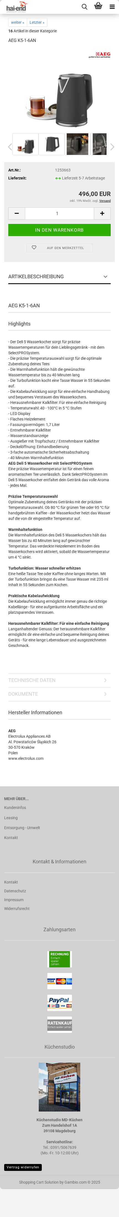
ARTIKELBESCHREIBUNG (36, 276)
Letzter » (37, 22)
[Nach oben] (103, 1208)
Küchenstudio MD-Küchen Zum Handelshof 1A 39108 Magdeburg (59, 1125)
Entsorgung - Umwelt (22, 828)
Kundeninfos (15, 807)
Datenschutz (15, 891)
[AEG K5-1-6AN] (59, 90)
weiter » (17, 22)
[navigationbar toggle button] (112, 7)
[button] (8, 147)
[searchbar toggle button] (84, 7)
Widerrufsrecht (17, 908)
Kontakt (11, 837)
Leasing (11, 818)
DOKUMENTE (23, 694)
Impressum (14, 900)
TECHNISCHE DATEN (32, 680)
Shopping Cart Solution (39, 1182)
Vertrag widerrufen (23, 1167)
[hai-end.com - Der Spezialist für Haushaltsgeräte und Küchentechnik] (14, 7)
